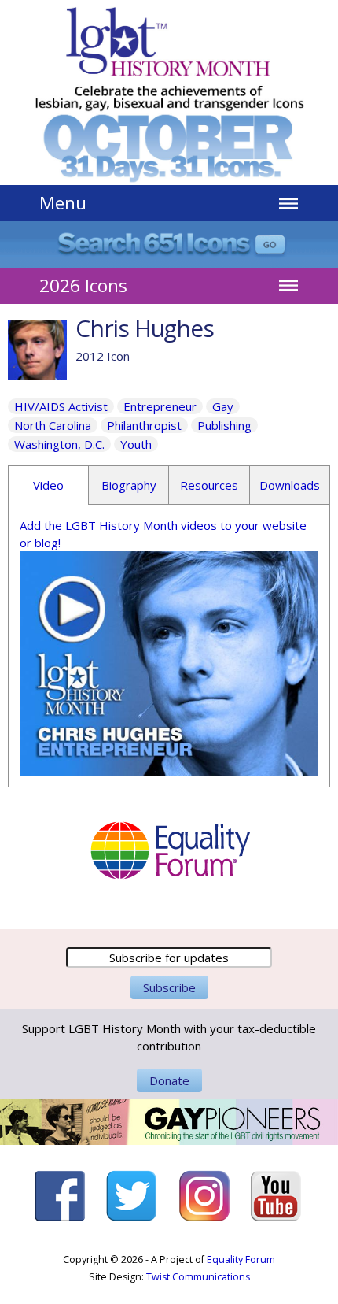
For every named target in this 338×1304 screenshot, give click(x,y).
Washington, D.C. (59, 444)
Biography (128, 485)
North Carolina (52, 425)
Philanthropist (144, 425)
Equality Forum (241, 1259)
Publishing (224, 425)
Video (48, 485)
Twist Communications (198, 1277)
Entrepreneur (160, 406)
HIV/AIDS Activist (61, 406)
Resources (209, 485)
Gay (222, 406)
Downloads (289, 485)
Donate (169, 1080)
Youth (136, 444)
